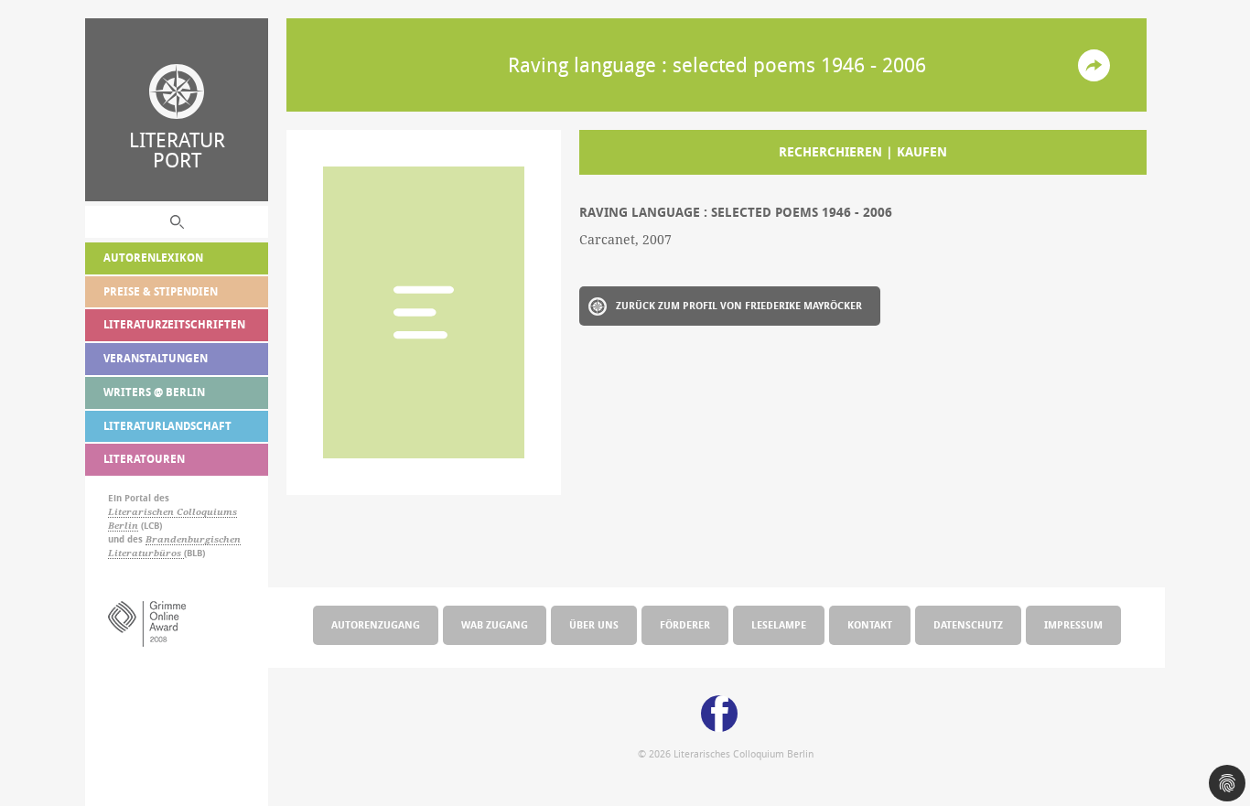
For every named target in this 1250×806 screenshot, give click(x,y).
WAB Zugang (494, 624)
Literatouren (144, 459)
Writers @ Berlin (154, 392)
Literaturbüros (146, 553)
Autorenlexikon (153, 257)
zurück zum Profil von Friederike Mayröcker (739, 305)
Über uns (594, 624)
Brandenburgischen (193, 539)
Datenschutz (968, 624)
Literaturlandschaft (167, 426)
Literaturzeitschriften (174, 324)
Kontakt (869, 624)
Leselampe (778, 624)
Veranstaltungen (155, 358)
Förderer (685, 624)
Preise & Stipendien (160, 291)
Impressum (1073, 624)
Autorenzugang (375, 624)
